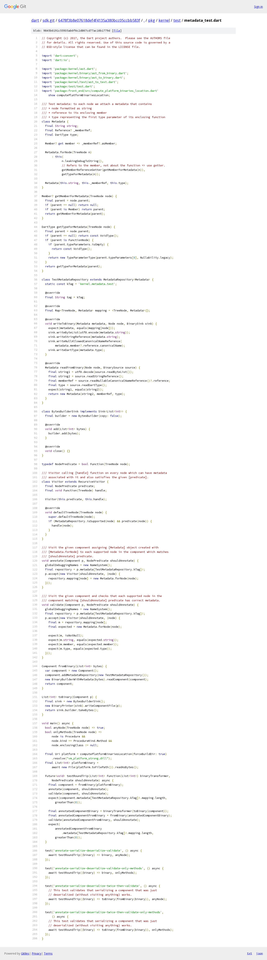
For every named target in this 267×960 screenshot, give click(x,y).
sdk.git (49, 20)
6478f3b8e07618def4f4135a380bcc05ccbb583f (99, 20)
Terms (48, 953)
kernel (164, 20)
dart (35, 20)
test (177, 20)
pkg (151, 20)
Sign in (258, 7)
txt (249, 953)
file (116, 30)
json (259, 953)
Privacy (36, 953)
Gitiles (25, 953)
